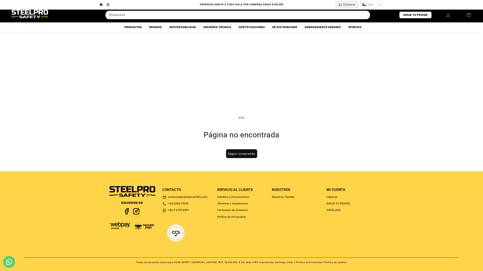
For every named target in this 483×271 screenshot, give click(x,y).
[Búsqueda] (366, 15)
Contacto (349, 4)
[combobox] (237, 15)
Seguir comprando (241, 153)
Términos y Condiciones (232, 203)
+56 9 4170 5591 (178, 210)
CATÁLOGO (334, 210)
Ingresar (332, 197)
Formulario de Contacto (232, 210)
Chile (370, 5)
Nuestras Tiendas (283, 197)
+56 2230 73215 (177, 203)
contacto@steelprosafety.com (187, 197)
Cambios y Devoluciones (233, 197)
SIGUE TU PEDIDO (415, 15)
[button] (469, 15)
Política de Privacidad (231, 216)
